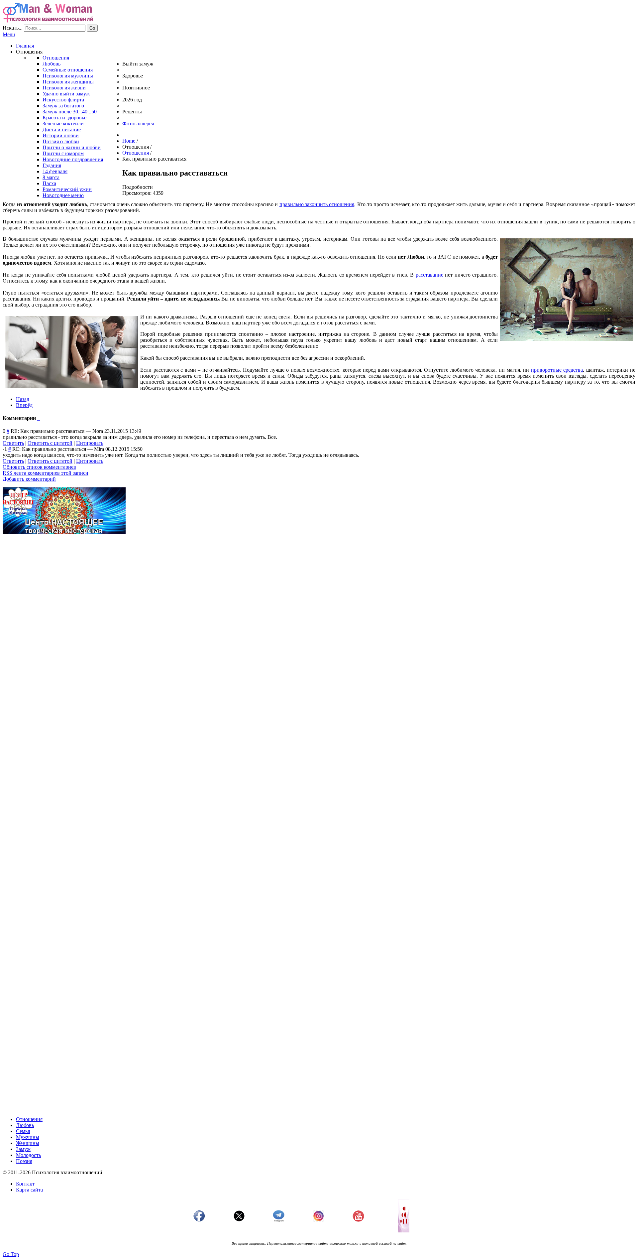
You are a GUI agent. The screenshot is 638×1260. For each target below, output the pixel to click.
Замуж (23, 1149)
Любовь (25, 1125)
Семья (23, 1131)
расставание (429, 275)
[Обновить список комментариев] (39, 418)
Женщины (27, 1143)
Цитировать (89, 443)
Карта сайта (29, 1190)
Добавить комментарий (29, 479)
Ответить (13, 443)
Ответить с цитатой (50, 443)
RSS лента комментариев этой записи (45, 473)
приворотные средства (557, 370)
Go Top (11, 1254)
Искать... (13, 28)
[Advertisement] (202, 585)
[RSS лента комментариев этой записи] (38, 418)
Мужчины (27, 1137)
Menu (9, 34)
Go (92, 28)
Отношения (29, 1119)
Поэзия (24, 1161)
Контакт (25, 1184)
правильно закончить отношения (317, 204)
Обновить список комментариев (39, 467)
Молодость (28, 1155)
